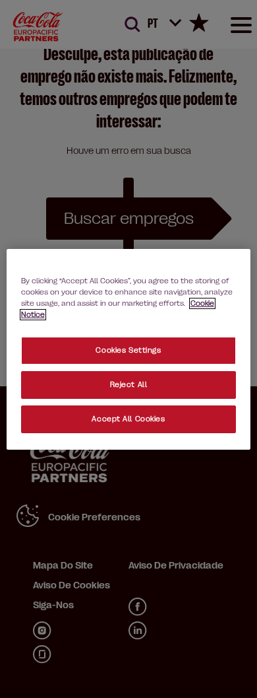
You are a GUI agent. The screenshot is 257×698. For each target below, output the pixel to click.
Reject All (129, 384)
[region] (129, 348)
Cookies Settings (128, 350)
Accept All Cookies (128, 419)
